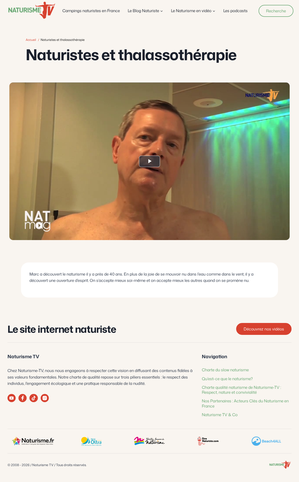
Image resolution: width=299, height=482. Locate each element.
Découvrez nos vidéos (264, 329)
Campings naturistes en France (91, 10)
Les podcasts (235, 10)
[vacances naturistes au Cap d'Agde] (91, 441)
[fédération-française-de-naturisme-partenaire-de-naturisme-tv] (149, 441)
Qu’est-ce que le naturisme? (227, 378)
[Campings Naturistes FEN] (32, 441)
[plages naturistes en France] (266, 441)
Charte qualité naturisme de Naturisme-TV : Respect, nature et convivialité (241, 389)
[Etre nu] (207, 441)
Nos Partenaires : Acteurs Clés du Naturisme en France (245, 403)
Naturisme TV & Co (220, 414)
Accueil (31, 40)
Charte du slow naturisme (225, 369)
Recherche (276, 11)
